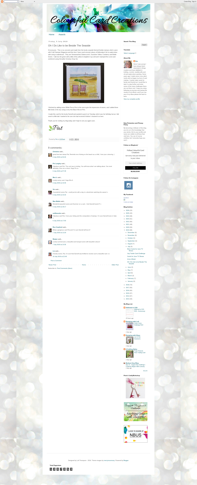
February (131, 278)
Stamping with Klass (133, 335)
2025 (128, 213)
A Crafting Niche (131, 349)
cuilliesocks (57, 213)
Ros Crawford (57, 227)
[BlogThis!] (72, 139)
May (129, 270)
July (129, 246)
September (131, 241)
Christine (56, 151)
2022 (128, 221)
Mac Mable (56, 201)
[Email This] (70, 139)
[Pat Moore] (124, 200)
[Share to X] (74, 139)
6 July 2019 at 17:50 (59, 220)
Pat (136, 61)
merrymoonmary (109, 460)
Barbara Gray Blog (132, 363)
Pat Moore (126, 197)
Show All (145, 370)
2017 (128, 287)
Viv (54, 189)
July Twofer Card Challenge (136, 253)
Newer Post (52, 265)
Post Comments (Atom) (64, 268)
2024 (128, 216)
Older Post (115, 265)
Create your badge (128, 202)
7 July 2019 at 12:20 (59, 232)
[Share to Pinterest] (78, 139)
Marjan (55, 239)
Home (51, 34)
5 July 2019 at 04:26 (59, 157)
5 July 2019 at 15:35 (59, 183)
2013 (128, 299)
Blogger (126, 460)
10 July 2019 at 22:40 (60, 256)
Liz (54, 251)
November (131, 235)
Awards (62, 34)
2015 (128, 293)
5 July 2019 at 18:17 (59, 207)
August (130, 244)
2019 (128, 230)
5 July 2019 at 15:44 (59, 195)
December (131, 232)
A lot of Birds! (131, 259)
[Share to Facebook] (76, 139)
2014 (128, 296)
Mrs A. (55, 177)
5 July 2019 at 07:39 (59, 171)
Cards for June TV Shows (135, 256)
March (130, 275)
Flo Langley (57, 163)
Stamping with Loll (132, 321)
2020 (128, 227)
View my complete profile (132, 99)
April (129, 273)
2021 (128, 224)
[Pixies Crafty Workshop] (135, 398)
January (130, 281)
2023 (128, 219)
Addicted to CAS (131, 307)
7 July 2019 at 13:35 (59, 244)
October (130, 238)
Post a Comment (56, 260)
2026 (128, 210)
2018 (128, 285)
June (129, 267)
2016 (128, 290)
